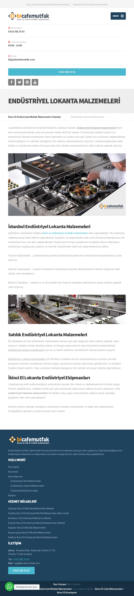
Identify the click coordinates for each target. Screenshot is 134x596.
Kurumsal (13, 471)
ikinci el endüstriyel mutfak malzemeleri (65, 233)
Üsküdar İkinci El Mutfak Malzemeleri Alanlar (31, 508)
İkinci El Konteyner (67, 592)
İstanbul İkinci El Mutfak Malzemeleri (90, 4)
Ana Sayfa (13, 467)
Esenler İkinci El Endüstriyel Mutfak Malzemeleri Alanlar (36, 523)
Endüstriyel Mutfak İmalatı (24, 490)
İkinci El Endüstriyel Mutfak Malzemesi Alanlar (47, 4)
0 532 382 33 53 (67, 72)
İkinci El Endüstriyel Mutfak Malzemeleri (50, 589)
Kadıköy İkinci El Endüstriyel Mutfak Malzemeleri (33, 537)
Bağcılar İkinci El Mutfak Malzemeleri (27, 527)
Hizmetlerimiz (15, 476)
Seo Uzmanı (59, 584)
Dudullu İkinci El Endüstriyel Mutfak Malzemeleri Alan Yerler (38, 513)
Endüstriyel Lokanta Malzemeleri (27, 485)
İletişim (12, 495)
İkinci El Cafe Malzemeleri (109, 589)
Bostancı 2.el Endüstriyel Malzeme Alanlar (29, 518)
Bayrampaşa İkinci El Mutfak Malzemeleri (29, 532)
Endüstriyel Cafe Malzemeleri (26, 481)
